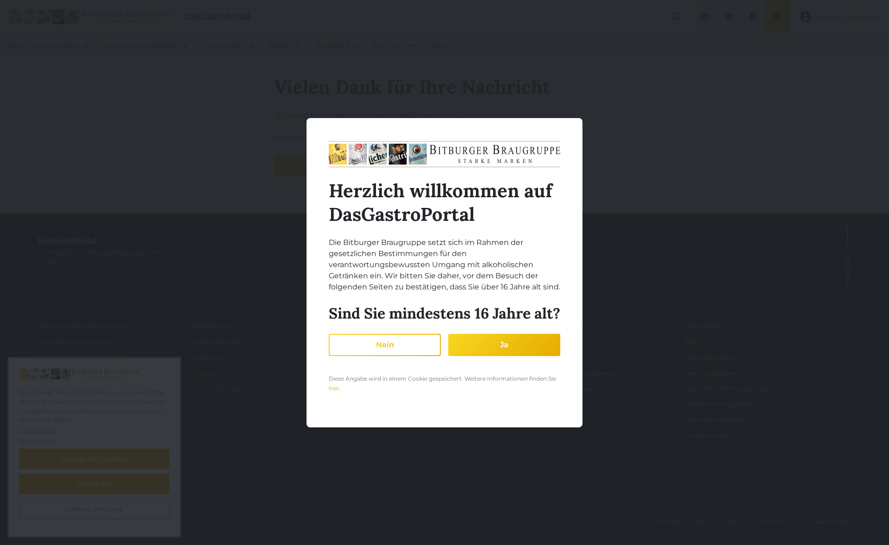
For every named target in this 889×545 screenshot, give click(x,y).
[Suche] (676, 16)
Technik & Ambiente (221, 388)
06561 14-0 (59, 506)
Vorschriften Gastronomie (74, 341)
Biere (692, 341)
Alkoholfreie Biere (709, 357)
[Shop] (777, 16)
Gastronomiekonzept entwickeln (83, 325)
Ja (504, 344)
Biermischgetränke (711, 373)
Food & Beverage (216, 341)
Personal (205, 373)
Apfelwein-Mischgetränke (720, 404)
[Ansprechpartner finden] (753, 16)
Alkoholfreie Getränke (715, 420)
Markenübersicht (708, 435)
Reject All (94, 484)
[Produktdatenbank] (729, 16)
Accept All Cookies (94, 459)
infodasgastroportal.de (79, 525)
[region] (94, 447)
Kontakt (668, 522)
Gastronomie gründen (69, 310)
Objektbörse (55, 373)
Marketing (207, 357)
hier (334, 388)
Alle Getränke (703, 325)
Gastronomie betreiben (225, 310)
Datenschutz (776, 522)
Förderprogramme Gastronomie (83, 357)
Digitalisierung (213, 325)
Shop (844, 310)
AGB (697, 522)
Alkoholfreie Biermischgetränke (729, 388)
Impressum (730, 522)
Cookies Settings (828, 522)
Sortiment (699, 310)
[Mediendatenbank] (705, 16)
